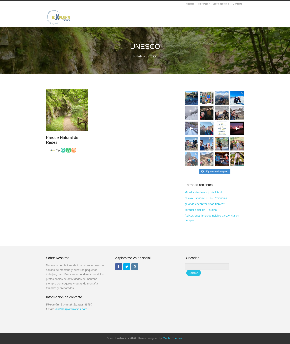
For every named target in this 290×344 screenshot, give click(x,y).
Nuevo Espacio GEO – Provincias (206, 198)
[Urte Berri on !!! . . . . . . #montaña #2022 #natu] (237, 128)
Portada (137, 56)
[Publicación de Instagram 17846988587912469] (237, 113)
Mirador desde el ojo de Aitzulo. (204, 192)
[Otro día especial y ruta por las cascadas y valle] (222, 143)
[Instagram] (134, 266)
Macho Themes (172, 338)
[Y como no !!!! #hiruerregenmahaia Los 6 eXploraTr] (206, 159)
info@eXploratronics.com (71, 309)
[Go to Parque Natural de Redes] (67, 110)
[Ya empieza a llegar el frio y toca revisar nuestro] (206, 98)
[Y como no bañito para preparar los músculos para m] (237, 159)
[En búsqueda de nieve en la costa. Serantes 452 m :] (206, 113)
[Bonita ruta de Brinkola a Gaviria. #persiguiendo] (191, 143)
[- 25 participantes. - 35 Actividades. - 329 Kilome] (222, 128)
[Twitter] (126, 266)
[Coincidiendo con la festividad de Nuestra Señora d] (206, 143)
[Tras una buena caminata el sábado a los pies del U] (237, 143)
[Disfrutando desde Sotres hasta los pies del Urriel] (191, 159)
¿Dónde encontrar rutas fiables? (205, 204)
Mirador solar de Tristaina (201, 210)
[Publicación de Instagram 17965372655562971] (191, 98)
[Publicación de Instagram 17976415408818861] (191, 128)
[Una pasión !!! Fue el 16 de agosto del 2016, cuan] (222, 159)
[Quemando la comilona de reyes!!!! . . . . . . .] (206, 128)
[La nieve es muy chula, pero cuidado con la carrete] (191, 113)
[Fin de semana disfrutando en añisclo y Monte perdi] (222, 98)
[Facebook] (118, 266)
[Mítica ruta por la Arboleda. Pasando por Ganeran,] (222, 113)
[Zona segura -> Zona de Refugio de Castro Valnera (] (237, 98)
